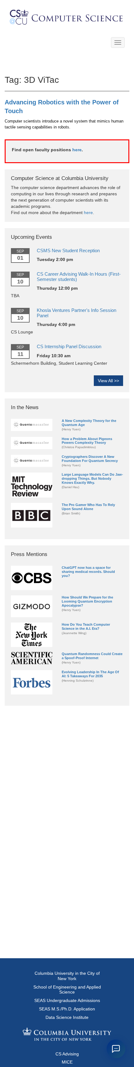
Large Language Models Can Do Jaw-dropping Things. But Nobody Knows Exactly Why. (92, 478)
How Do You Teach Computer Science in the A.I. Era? (86, 626)
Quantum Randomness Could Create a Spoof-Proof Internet (92, 656)
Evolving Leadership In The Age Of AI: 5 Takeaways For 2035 (90, 674)
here (77, 149)
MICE (67, 1061)
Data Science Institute (67, 1017)
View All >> (108, 380)
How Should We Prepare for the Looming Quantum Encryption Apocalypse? (87, 601)
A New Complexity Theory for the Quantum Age (89, 423)
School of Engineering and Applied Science (67, 989)
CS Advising (67, 1053)
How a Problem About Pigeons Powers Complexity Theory (87, 441)
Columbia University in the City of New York (67, 976)
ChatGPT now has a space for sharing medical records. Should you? (88, 572)
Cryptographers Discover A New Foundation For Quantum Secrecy (90, 459)
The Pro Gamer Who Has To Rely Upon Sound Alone (88, 507)
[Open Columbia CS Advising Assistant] (116, 1048)
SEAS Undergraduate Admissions (67, 1000)
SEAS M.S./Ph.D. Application (67, 1008)
